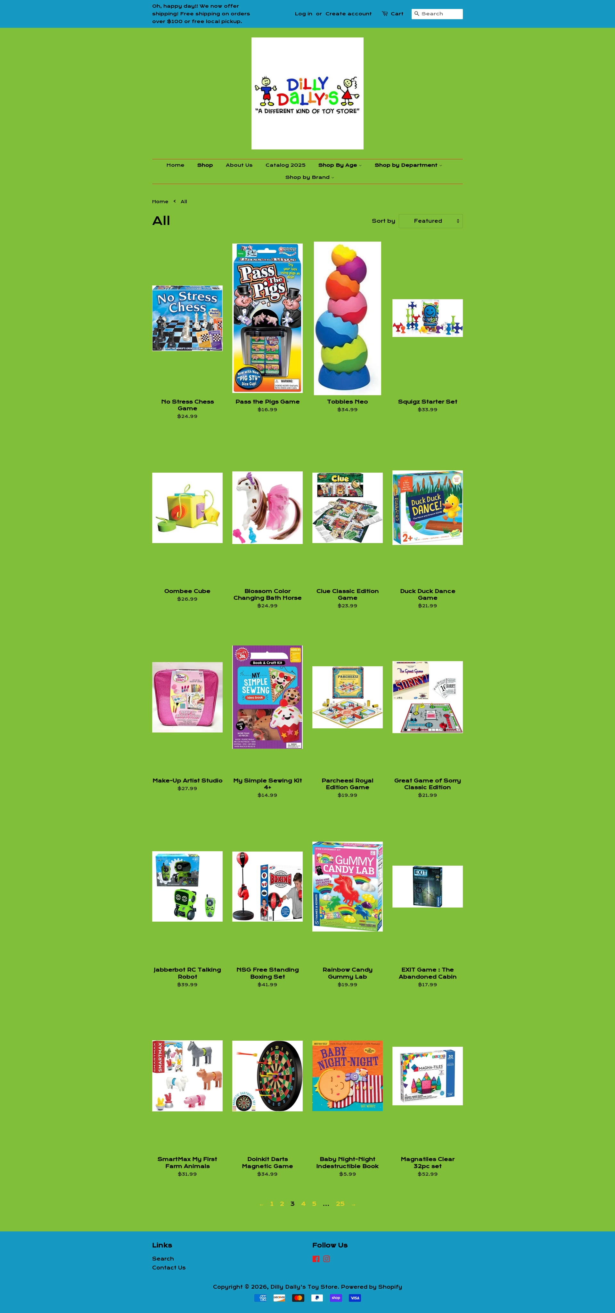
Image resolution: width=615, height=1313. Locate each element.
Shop (205, 165)
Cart (397, 14)
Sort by (383, 221)
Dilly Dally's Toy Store (304, 1287)
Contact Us (169, 1268)
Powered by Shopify (371, 1287)
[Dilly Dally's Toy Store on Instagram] (326, 1260)
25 (340, 1203)
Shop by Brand (308, 177)
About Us (239, 165)
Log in (303, 14)
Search (163, 1259)
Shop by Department (407, 165)
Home (175, 165)
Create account (348, 14)
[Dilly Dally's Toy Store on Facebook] (316, 1260)
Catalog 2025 (286, 165)
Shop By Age (338, 165)
